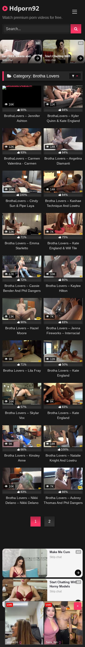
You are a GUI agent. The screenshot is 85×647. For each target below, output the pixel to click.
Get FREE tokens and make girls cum (16, 56)
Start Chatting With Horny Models (58, 56)
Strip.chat (7, 60)
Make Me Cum (60, 552)
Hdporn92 (23, 8)
